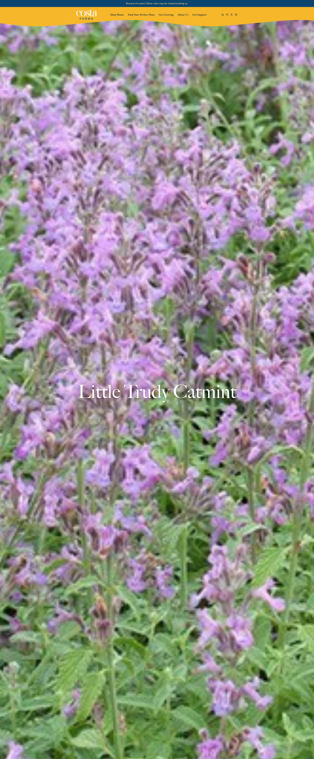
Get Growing (166, 14)
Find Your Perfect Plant (141, 14)
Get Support (199, 14)
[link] (86, 15)
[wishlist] (227, 15)
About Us (183, 14)
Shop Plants (117, 14)
